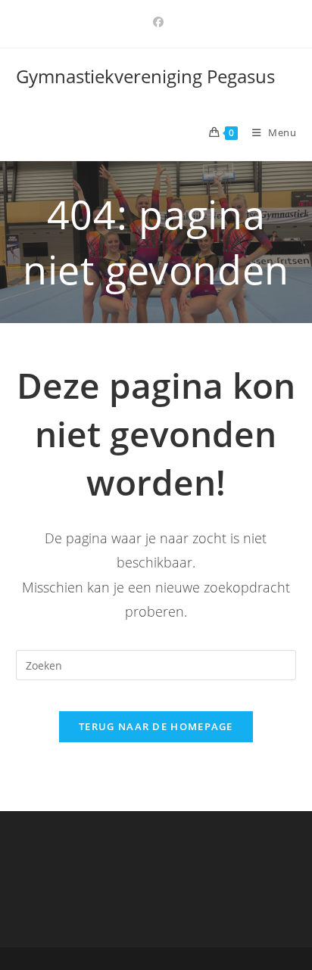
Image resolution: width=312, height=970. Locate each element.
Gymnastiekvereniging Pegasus (145, 76)
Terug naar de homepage (156, 726)
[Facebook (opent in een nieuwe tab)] (156, 22)
